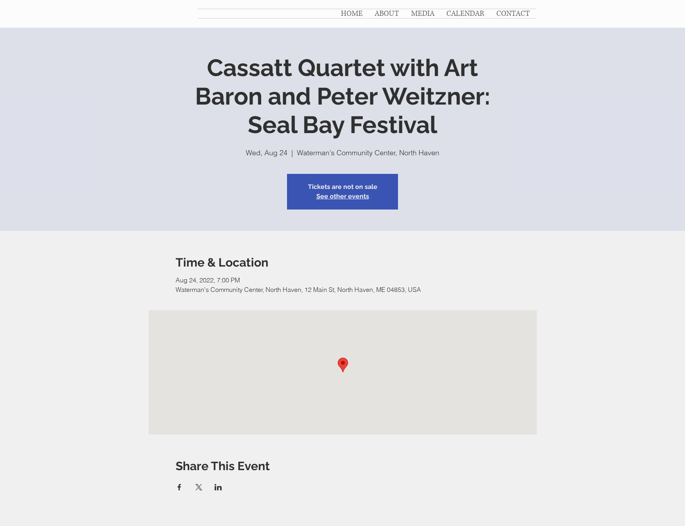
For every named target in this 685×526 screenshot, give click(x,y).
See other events (342, 196)
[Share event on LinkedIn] (218, 487)
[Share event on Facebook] (179, 487)
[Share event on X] (199, 487)
